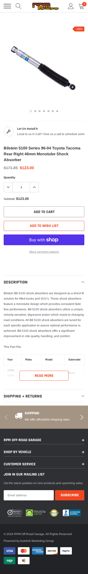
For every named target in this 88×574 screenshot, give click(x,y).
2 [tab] (35, 111)
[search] (19, 6)
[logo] (45, 6)
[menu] (7, 6)
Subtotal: (9, 199)
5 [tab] (48, 111)
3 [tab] (40, 111)
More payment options (44, 251)
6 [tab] (53, 111)
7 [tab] (57, 111)
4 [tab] (44, 111)
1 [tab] (31, 111)
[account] (71, 6)
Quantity (9, 177)
